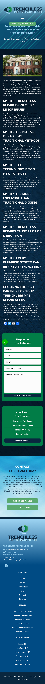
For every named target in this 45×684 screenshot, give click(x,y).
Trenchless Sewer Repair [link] (22, 425)
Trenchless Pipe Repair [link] (22, 421)
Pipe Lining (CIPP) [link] (22, 430)
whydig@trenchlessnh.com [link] (14, 554)
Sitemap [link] (22, 599)
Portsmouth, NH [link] (22, 656)
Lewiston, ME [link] (22, 648)
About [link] (22, 583)
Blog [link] (22, 591)
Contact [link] (22, 595)
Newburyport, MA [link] (22, 652)
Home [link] (22, 37)
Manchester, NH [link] (22, 660)
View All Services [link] (22, 631)
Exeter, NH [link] (22, 644)
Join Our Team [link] (22, 587)
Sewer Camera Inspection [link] (22, 627)
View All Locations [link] (22, 664)
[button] (22, 18)
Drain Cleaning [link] (22, 434)
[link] (22, 10)
